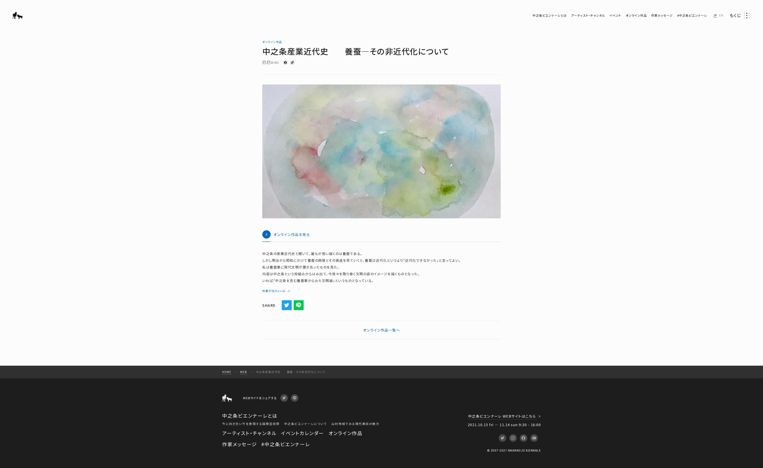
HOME (226, 372)
